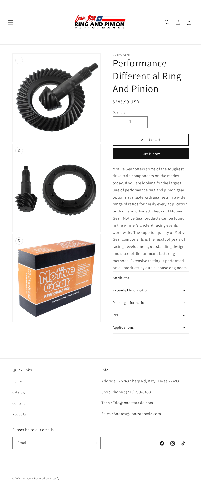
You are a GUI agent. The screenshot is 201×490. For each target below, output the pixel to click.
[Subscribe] (94, 443)
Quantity (119, 112)
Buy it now (150, 153)
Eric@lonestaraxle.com (133, 402)
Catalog (18, 392)
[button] (10, 22)
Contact (18, 403)
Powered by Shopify (46, 478)
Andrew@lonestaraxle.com (137, 413)
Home (17, 381)
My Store (28, 478)
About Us (19, 414)
